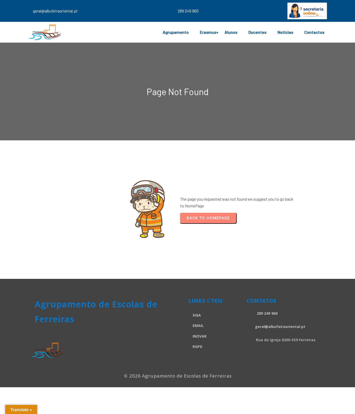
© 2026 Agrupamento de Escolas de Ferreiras (178, 376)
